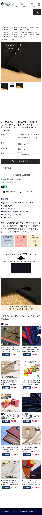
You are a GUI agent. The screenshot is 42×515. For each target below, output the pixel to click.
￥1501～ (14, 39)
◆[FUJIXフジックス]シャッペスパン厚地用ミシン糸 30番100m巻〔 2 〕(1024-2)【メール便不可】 (10, 417)
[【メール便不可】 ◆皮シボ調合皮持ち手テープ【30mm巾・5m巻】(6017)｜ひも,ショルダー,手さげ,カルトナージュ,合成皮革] (31, 435)
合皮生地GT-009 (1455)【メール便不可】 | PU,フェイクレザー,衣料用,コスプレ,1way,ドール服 (10, 450)
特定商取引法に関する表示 (27, 511)
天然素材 (14, 36)
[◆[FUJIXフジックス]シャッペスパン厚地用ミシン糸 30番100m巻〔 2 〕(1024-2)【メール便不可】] (10, 402)
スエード (22, 36)
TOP (2, 25)
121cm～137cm (33, 27)
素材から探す (6, 27)
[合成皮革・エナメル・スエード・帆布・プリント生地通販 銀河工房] (7, 5)
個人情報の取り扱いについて (10, 511)
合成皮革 (14, 29)
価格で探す (5, 39)
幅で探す (23, 27)
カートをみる (31, 6)
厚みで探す (24, 34)
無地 (36, 32)
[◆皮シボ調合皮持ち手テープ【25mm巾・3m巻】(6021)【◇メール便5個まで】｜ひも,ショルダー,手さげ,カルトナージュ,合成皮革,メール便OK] (10, 369)
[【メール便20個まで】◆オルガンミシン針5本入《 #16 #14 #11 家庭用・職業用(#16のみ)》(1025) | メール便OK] (31, 369)
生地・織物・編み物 (26, 32)
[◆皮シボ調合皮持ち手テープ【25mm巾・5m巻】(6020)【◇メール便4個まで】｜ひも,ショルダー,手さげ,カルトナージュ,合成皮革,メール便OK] (10, 469)
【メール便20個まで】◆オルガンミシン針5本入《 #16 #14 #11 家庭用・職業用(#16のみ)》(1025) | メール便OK (31, 384)
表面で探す (15, 32)
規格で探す (15, 27)
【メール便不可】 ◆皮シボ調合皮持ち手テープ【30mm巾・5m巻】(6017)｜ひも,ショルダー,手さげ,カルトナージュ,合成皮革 (31, 451)
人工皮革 (26, 29)
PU (21, 29)
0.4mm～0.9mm (34, 34)
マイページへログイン (21, 6)
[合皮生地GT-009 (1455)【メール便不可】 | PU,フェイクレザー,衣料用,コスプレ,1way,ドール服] (10, 435)
